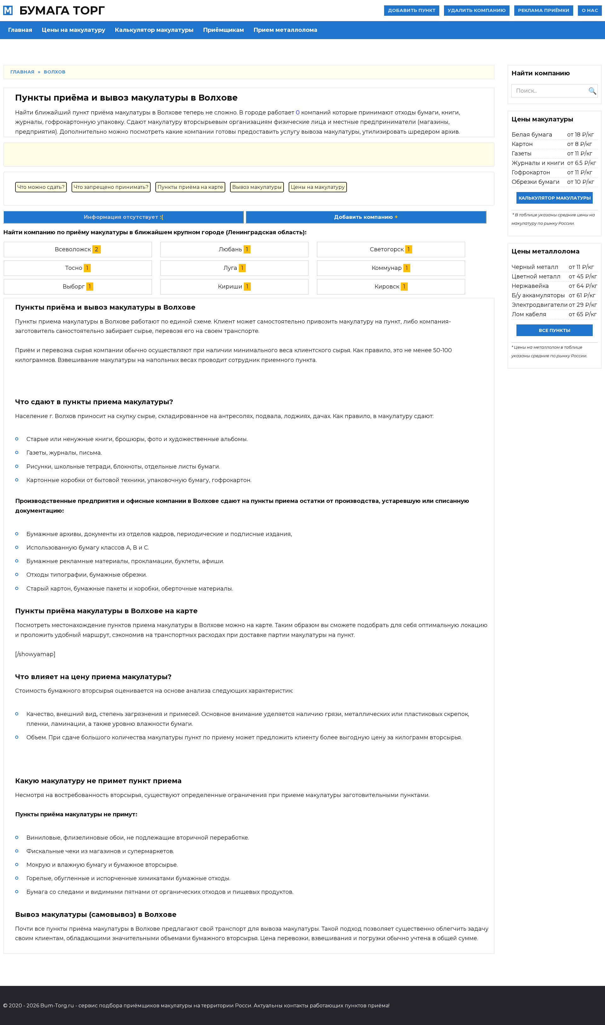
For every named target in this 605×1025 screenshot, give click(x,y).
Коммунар (387, 268)
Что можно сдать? (41, 187)
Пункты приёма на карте (190, 187)
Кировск (387, 286)
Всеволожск (73, 249)
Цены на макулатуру (73, 29)
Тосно (73, 268)
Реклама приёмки (543, 10)
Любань (230, 249)
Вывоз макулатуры (257, 187)
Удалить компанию (477, 10)
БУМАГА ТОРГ (62, 10)
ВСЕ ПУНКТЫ (554, 330)
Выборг (74, 286)
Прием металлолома (285, 29)
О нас (590, 10)
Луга (230, 268)
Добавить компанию (366, 217)
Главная (20, 29)
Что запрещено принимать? (111, 187)
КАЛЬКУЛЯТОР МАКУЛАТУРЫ (555, 198)
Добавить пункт (411, 10)
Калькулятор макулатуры (154, 29)
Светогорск (387, 249)
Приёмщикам (223, 29)
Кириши (230, 286)
